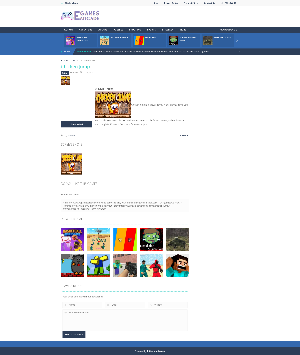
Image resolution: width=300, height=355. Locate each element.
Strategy (167, 29)
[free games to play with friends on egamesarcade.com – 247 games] (80, 16)
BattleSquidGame (119, 37)
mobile (71, 135)
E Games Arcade (156, 351)
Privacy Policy (171, 3)
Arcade (102, 29)
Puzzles (118, 29)
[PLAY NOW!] (70, 40)
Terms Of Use (191, 3)
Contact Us (209, 3)
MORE (183, 29)
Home (66, 60)
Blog (156, 3)
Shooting (135, 29)
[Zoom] (71, 163)
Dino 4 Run (150, 37)
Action (68, 29)
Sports (151, 29)
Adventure (85, 29)
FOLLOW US (230, 3)
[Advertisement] (182, 16)
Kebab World (84, 51)
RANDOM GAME (228, 29)
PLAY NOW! (76, 124)
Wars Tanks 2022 (222, 37)
